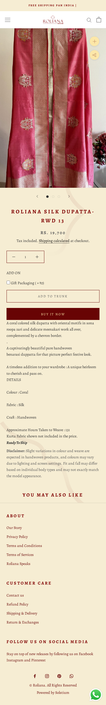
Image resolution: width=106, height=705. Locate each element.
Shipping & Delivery (22, 613)
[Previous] (37, 196)
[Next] (69, 196)
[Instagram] (47, 676)
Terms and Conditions (24, 545)
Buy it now (53, 314)
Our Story (14, 527)
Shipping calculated (54, 240)
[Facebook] (35, 676)
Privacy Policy (17, 536)
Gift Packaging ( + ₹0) (27, 283)
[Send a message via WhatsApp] (95, 694)
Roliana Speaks (18, 563)
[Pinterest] (59, 676)
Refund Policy (17, 604)
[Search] (89, 19)
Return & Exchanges (23, 622)
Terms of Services (20, 554)
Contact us (15, 595)
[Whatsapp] (71, 676)
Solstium (62, 692)
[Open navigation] (7, 20)
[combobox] (53, 329)
